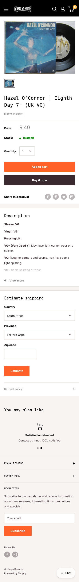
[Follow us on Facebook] (7, 554)
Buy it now (39, 180)
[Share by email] (72, 197)
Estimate (17, 371)
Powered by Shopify (15, 573)
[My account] (63, 9)
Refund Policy (13, 389)
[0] (71, 9)
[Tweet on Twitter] (64, 197)
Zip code (10, 345)
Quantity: (10, 151)
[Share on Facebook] (48, 197)
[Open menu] (6, 9)
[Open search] (54, 9)
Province (10, 326)
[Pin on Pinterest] (56, 197)
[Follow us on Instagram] (15, 554)
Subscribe (18, 531)
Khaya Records (14, 114)
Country (9, 307)
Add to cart (39, 166)
